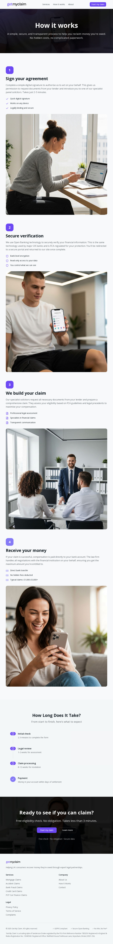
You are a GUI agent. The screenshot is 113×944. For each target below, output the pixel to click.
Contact (62, 887)
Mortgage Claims (13, 879)
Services (46, 4)
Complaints (11, 914)
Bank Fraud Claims (14, 887)
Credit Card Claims (14, 891)
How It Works (65, 883)
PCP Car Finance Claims (16, 895)
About (71, 4)
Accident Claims (13, 883)
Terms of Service (13, 911)
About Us (63, 879)
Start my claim (97, 4)
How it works (59, 4)
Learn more (67, 830)
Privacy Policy (12, 907)
